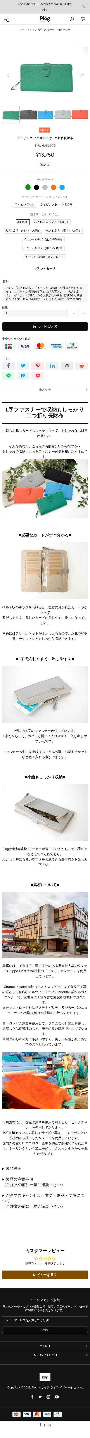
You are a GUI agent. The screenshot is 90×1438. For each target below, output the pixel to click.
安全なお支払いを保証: (16, 338)
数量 (5, 307)
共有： (6, 358)
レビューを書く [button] (45, 1275)
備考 (5, 281)
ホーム (23, 29)
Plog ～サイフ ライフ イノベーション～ (45, 18)
